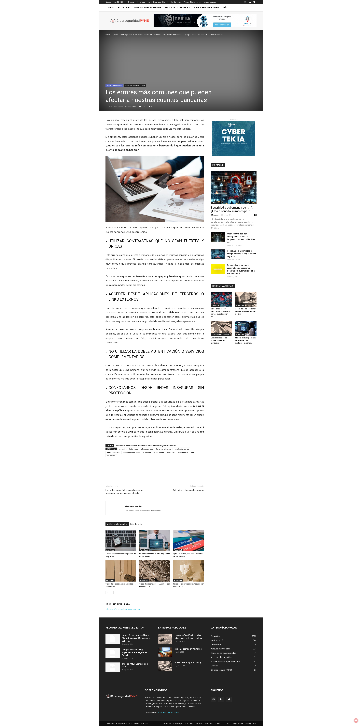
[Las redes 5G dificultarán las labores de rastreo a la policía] (165, 639)
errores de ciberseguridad (153, 452)
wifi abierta (111, 456)
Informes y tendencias (177, 7)
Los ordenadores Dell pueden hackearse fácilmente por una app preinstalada (124, 491)
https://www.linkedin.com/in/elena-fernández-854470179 (144, 510)
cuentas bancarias (181, 449)
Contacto (226, 723)
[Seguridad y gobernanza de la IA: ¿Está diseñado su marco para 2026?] (234, 187)
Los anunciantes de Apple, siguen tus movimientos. (219, 340)
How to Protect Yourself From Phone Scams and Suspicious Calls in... (136, 638)
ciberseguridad (147, 449)
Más (225, 7)
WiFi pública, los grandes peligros (188, 490)
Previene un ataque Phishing (187, 662)
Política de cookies (212, 723)
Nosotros (167, 723)
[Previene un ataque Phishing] (165, 666)
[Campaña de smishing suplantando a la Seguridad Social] (112, 653)
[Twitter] (254, 2)
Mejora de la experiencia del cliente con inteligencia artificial (245, 340)
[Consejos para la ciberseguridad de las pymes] (120, 540)
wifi (192, 452)
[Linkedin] (250, 2)
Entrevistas (141, 2)
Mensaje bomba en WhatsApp (188, 649)
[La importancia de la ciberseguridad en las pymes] (154, 540)
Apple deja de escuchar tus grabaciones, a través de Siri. (245, 311)
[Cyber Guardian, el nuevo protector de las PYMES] (188, 540)
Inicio (110, 7)
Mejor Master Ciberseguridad (245, 723)
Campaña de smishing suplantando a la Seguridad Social (134, 652)
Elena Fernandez (116, 107)
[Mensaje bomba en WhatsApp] (165, 652)
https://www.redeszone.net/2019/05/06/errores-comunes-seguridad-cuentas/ (146, 445)
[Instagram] (245, 2)
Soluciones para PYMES (206, 7)
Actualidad (124, 7)
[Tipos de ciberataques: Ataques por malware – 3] (188, 571)
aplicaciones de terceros (128, 449)
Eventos (131, 2)
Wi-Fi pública (183, 452)
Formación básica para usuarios (148, 34)
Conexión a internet (163, 449)
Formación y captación (156, 2)
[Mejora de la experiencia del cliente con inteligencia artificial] (246, 328)
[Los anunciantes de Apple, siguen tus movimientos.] (221, 328)
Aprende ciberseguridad (147, 7)
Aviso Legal (177, 723)
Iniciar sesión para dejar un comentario (122, 609)
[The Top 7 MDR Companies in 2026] (112, 667)
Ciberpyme (215, 215)
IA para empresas (210, 2)
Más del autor (136, 524)
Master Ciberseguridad (192, 2)
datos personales (113, 452)
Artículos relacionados (117, 524)
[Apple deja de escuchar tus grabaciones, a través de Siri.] (246, 299)
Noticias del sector (174, 2)
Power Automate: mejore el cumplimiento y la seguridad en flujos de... (241, 254)
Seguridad (171, 452)
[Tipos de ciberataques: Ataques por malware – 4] (154, 571)
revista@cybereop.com (168, 712)
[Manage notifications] (356, 720)
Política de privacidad (193, 723)
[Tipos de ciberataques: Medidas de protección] (120, 571)
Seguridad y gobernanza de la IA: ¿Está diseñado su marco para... (232, 209)
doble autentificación (131, 452)
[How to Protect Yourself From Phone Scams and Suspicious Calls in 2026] (112, 639)
